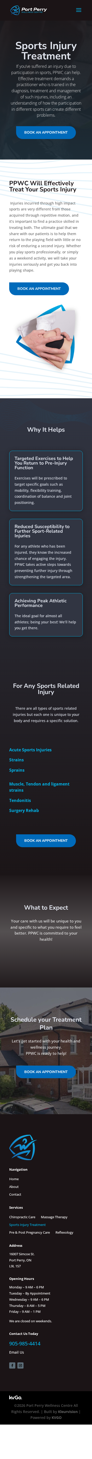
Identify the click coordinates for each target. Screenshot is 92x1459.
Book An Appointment (46, 1071)
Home (14, 1179)
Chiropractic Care (22, 1217)
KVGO (57, 1417)
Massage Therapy (54, 1217)
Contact (15, 1194)
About (14, 1186)
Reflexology (64, 1232)
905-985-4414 (24, 1343)
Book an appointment (46, 132)
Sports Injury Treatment (27, 1224)
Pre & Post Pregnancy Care (29, 1232)
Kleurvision (68, 1411)
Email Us (16, 1352)
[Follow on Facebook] (12, 1365)
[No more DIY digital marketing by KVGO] (15, 1398)
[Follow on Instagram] (20, 1365)
